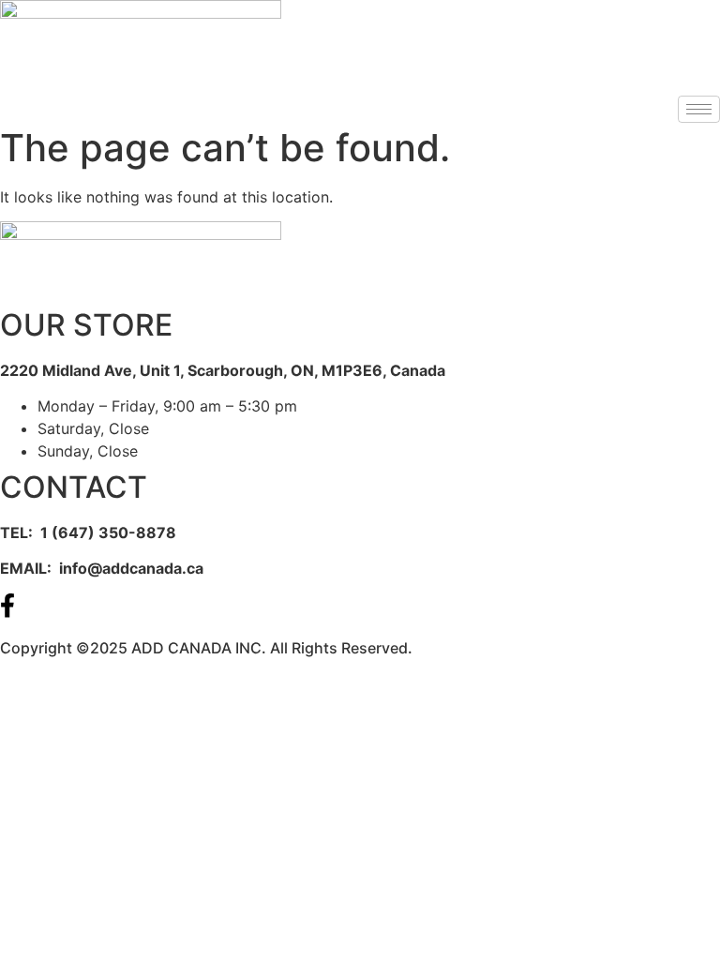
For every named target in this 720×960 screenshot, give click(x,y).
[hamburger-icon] (699, 109)
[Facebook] (360, 604)
